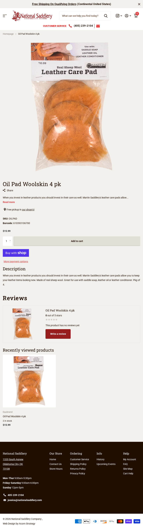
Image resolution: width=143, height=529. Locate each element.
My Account (129, 459)
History (100, 459)
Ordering (76, 453)
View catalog (5, 15)
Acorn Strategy (27, 523)
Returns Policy (78, 468)
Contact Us (56, 464)
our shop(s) (28, 209)
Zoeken (106, 16)
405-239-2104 (16, 495)
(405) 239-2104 (83, 25)
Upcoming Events (106, 464)
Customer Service (79, 459)
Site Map (128, 468)
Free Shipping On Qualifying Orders (54, 4)
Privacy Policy (77, 473)
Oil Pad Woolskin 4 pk (14, 416)
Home (53, 459)
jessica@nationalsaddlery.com (25, 500)
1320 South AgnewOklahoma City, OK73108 (13, 464)
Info (99, 453)
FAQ (125, 464)
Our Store (56, 453)
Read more (9, 202)
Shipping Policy (78, 464)
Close (139, 4)
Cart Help (128, 473)
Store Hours (56, 468)
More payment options (16, 261)
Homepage (8, 34)
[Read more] (119, 16)
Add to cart (77, 241)
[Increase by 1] (11, 238)
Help (126, 453)
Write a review (58, 333)
